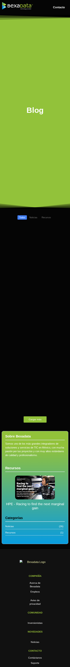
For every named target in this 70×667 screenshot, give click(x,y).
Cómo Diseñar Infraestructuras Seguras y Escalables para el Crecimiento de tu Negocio (28, 340)
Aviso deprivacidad (35, 602)
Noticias (35, 642)
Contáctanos (35, 657)
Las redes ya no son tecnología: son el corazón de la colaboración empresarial (34, 381)
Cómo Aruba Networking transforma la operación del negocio (34, 305)
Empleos (35, 591)
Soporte (35, 663)
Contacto (59, 7)
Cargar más (35, 419)
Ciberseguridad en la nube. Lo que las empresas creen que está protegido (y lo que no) (34, 266)
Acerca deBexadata (35, 585)
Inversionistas (35, 623)
